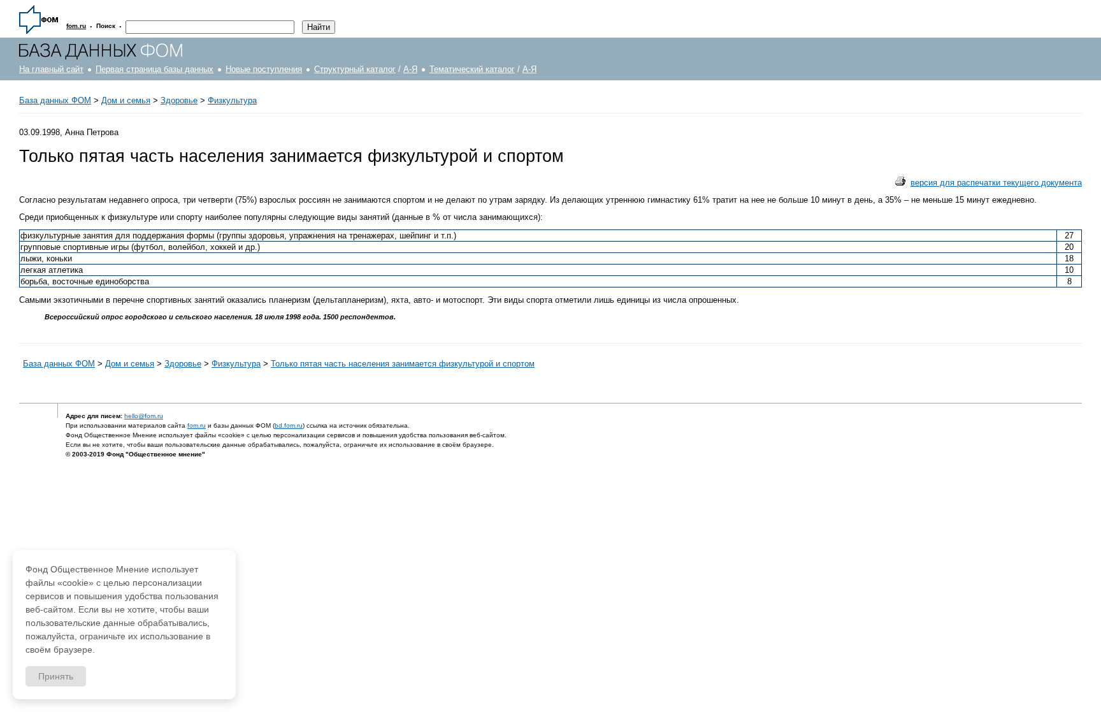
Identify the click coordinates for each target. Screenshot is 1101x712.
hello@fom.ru (143, 415)
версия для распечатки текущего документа (996, 182)
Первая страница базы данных (154, 69)
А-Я (410, 69)
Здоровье (179, 100)
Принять (55, 676)
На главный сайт (51, 69)
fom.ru (196, 425)
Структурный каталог (355, 69)
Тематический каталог (472, 69)
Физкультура (232, 100)
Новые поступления (264, 69)
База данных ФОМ (55, 100)
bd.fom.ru (289, 425)
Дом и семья (125, 100)
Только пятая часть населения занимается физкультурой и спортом (403, 363)
